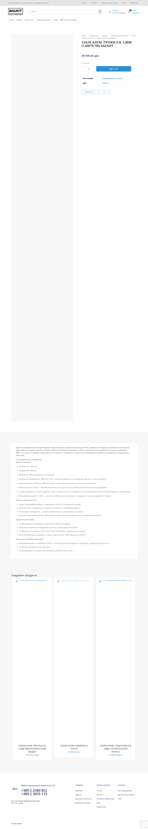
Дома (84, 36)
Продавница (93, 36)
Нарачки (78, 791)
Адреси (78, 795)
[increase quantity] (93, 69)
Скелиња (104, 36)
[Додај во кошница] (45, 583)
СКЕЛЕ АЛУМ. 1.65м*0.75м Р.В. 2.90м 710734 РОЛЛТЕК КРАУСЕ (115, 748)
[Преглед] (45, 597)
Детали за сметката (83, 799)
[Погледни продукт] (45, 588)
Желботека (101, 807)
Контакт (100, 795)
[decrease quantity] (84, 69)
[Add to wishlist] (45, 593)
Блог (98, 803)
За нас (99, 791)
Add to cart (114, 69)
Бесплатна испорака (126, 795)
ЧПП (119, 799)
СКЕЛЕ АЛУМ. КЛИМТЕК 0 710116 (74, 747)
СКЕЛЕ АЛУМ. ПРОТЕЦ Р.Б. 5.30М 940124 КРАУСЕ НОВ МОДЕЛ (32, 748)
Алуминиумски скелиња (120, 36)
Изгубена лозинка (82, 803)
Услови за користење (105, 799)
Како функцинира (125, 791)
